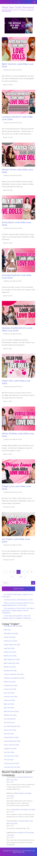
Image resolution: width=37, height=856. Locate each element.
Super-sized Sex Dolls (11, 745)
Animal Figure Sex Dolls (12, 644)
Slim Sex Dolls (9, 734)
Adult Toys (7, 630)
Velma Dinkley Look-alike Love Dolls (18, 434)
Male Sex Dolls (9, 704)
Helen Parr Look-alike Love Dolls (16, 382)
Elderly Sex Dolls (10, 682)
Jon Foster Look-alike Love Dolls (16, 540)
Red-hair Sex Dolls (10, 715)
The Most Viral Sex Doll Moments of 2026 (18, 600)
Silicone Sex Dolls (10, 730)
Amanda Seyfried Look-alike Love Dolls (16, 276)
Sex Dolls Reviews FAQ (12, 726)
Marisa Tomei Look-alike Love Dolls (17, 170)
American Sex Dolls (10, 641)
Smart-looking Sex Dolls (12, 741)
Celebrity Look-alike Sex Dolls (12, 70)
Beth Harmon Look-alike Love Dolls (17, 65)
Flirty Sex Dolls (9, 693)
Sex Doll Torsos (9, 722)
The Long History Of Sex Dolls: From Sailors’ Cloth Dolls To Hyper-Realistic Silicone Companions (18, 610)
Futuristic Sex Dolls (10, 696)
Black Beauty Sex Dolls (12, 659)
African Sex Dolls (10, 637)
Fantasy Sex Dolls (10, 689)
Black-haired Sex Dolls (11, 663)
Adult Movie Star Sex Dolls (13, 626)
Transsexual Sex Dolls (11, 763)
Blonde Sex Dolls (10, 667)
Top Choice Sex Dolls (11, 756)
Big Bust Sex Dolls (10, 656)
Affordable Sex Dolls (11, 633)
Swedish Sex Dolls (10, 748)
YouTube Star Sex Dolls (12, 767)
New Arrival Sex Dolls (11, 711)
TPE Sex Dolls (9, 760)
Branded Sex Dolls (10, 670)
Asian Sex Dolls (9, 648)
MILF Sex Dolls (9, 708)
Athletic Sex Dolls (10, 652)
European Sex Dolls (10, 685)
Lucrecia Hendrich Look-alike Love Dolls (17, 118)
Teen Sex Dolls (9, 752)
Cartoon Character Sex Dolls (14, 674)
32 (20, 577)
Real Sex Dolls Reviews (18, 7)
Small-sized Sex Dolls (11, 737)
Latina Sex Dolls (9, 700)
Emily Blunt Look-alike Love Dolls (16, 223)
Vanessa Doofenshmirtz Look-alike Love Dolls (17, 329)
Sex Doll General (9, 719)
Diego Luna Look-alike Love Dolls (16, 487)
